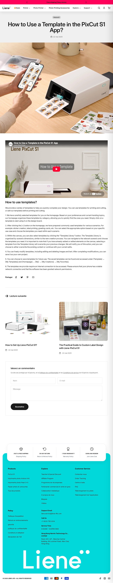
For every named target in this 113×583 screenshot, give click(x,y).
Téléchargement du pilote (84, 491)
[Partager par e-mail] (33, 277)
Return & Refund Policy (44, 456)
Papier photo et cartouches (18, 487)
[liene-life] (6, 7)
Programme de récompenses (51, 482)
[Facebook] (100, 578)
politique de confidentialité (17, 528)
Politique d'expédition (16, 516)
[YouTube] (109, 578)
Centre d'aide (80, 482)
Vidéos (43, 503)
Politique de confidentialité (48, 373)
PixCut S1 (56, 17)
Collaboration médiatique (50, 491)
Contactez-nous (81, 474)
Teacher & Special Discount (51, 474)
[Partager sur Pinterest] (27, 277)
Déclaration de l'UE (15, 537)
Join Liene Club (92, 456)
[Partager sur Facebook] (16, 277)
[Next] (86, 2)
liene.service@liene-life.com (51, 513)
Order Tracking (80, 478)
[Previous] (27, 2)
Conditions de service (71, 373)
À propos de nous (47, 495)
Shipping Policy (21, 456)
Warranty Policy (68, 456)
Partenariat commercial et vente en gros (55, 487)
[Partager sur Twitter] (22, 277)
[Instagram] (105, 578)
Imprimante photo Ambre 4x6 (18, 478)
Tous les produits (14, 491)
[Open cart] (109, 8)
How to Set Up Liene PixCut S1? (21, 345)
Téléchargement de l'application (86, 495)
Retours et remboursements (18, 520)
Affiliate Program (47, 478)
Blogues (44, 499)
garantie (11, 524)
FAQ (76, 487)
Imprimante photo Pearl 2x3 (18, 482)
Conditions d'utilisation (16, 533)
